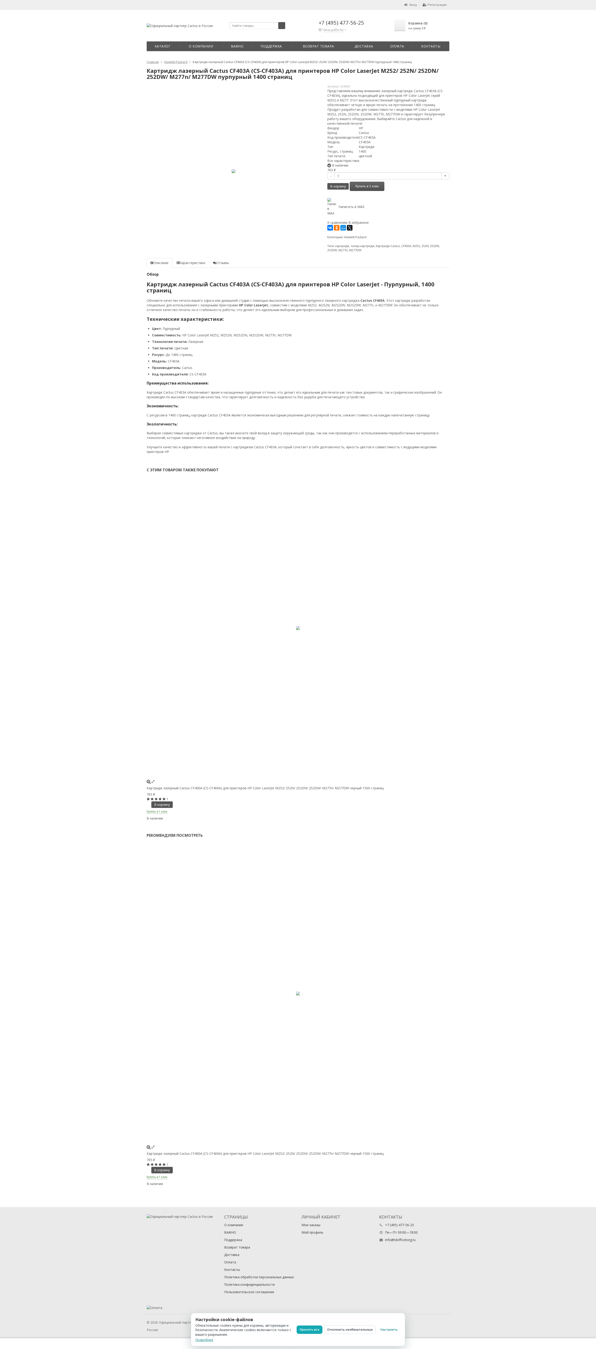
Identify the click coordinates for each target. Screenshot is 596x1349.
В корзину (338, 186)
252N (425, 246)
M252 (416, 246)
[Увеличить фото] (149, 781)
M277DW (355, 250)
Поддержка (271, 46)
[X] (349, 228)
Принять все (309, 1329)
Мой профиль (312, 1232)
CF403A (406, 246)
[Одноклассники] (336, 228)
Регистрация (437, 5)
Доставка (364, 46)
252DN (434, 246)
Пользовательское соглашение (249, 1292)
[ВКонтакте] (330, 228)
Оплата (397, 46)
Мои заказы (310, 1225)
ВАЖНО (237, 46)
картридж (342, 246)
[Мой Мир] (343, 228)
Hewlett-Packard (355, 237)
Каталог (163, 46)
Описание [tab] (161, 263)
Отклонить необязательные (350, 1329)
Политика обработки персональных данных (259, 1277)
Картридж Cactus (388, 246)
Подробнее (204, 1340)
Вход (413, 5)
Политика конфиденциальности (249, 1284)
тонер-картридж (362, 246)
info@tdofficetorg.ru (400, 1240)
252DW (332, 250)
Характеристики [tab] (192, 263)
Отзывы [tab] (222, 263)
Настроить (389, 1329)
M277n (343, 250)
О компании (201, 46)
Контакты (430, 46)
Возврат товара (318, 46)
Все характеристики (343, 160)
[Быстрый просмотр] (153, 781)
